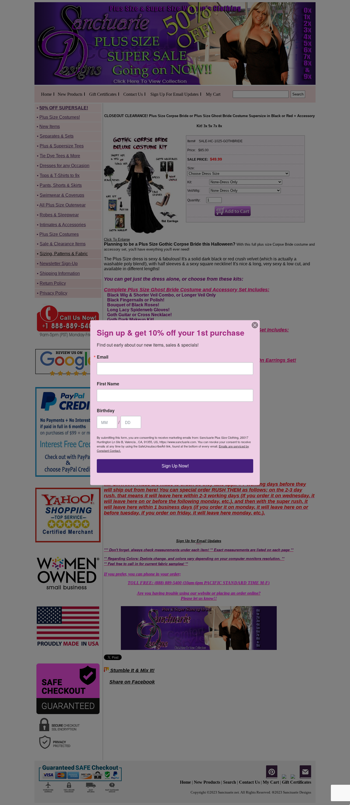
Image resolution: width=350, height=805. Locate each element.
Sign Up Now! (175, 465)
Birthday (106, 410)
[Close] (255, 325)
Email (102, 356)
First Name (108, 383)
